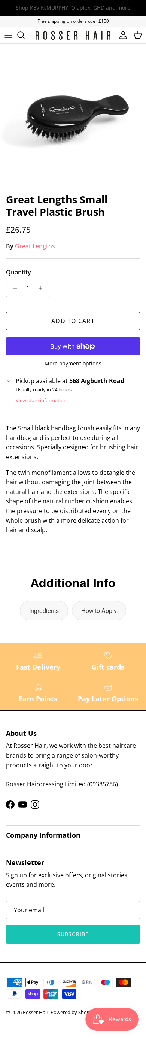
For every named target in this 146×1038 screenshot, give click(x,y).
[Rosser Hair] (73, 35)
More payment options (73, 364)
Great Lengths (35, 246)
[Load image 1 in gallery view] (73, 117)
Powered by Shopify (73, 1012)
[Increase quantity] (42, 288)
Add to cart (73, 321)
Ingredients (44, 610)
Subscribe (73, 934)
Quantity (18, 272)
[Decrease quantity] (12, 288)
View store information (41, 400)
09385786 (102, 784)
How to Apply (99, 610)
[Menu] (8, 35)
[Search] (24, 35)
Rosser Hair (35, 1012)
